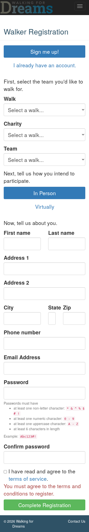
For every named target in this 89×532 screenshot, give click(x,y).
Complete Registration (44, 505)
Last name (61, 232)
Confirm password (27, 446)
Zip (67, 307)
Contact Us (76, 521)
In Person (44, 193)
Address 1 (16, 257)
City (9, 307)
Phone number (22, 332)
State (52, 307)
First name (17, 232)
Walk (10, 98)
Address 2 (16, 282)
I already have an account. (44, 65)
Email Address (22, 357)
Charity (13, 123)
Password (16, 382)
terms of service (28, 478)
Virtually (44, 206)
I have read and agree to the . (41, 474)
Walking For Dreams (27, 7)
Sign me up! (44, 51)
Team (10, 148)
